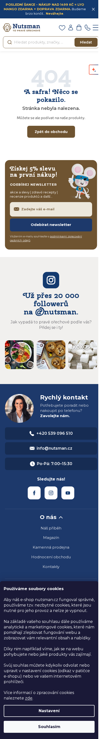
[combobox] (51, 42)
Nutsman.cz (34, 492)
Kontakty (51, 566)
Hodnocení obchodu (51, 557)
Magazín (51, 537)
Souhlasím (49, 726)
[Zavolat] (87, 27)
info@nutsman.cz (54, 448)
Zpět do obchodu (51, 132)
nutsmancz (51, 492)
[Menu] (96, 27)
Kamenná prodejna (51, 547)
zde (28, 698)
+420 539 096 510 (54, 433)
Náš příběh (51, 528)
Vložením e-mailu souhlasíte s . (46, 238)
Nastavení (49, 710)
